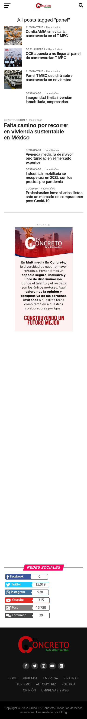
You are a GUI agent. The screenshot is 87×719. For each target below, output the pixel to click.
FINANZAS (71, 678)
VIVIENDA (30, 678)
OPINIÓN (29, 690)
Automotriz (46, 684)
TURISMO (23, 684)
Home (12, 678)
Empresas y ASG (55, 690)
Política (68, 684)
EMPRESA (50, 678)
